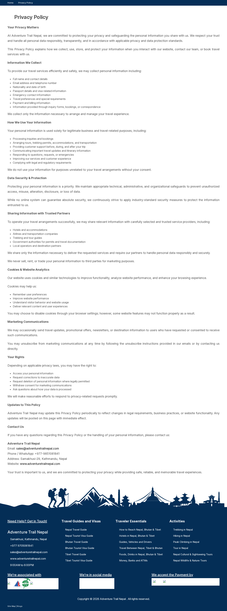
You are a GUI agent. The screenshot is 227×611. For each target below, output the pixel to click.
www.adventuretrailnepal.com (40, 463)
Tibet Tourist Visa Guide (78, 560)
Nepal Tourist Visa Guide (79, 535)
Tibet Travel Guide (75, 554)
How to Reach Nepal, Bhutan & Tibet (140, 529)
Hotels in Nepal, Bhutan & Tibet (137, 535)
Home (10, 2)
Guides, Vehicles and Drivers (135, 541)
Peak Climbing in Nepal (186, 541)
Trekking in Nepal (183, 529)
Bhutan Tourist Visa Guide (79, 548)
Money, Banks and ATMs (133, 560)
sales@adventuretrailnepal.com (37, 448)
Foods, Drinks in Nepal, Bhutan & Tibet (141, 554)
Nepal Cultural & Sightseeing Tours (193, 554)
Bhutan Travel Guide (76, 541)
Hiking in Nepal (181, 535)
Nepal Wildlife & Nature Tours (190, 560)
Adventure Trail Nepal (113, 599)
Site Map (11, 606)
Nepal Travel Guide (76, 529)
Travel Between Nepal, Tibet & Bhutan (141, 548)
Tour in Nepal (180, 548)
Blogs (19, 606)
